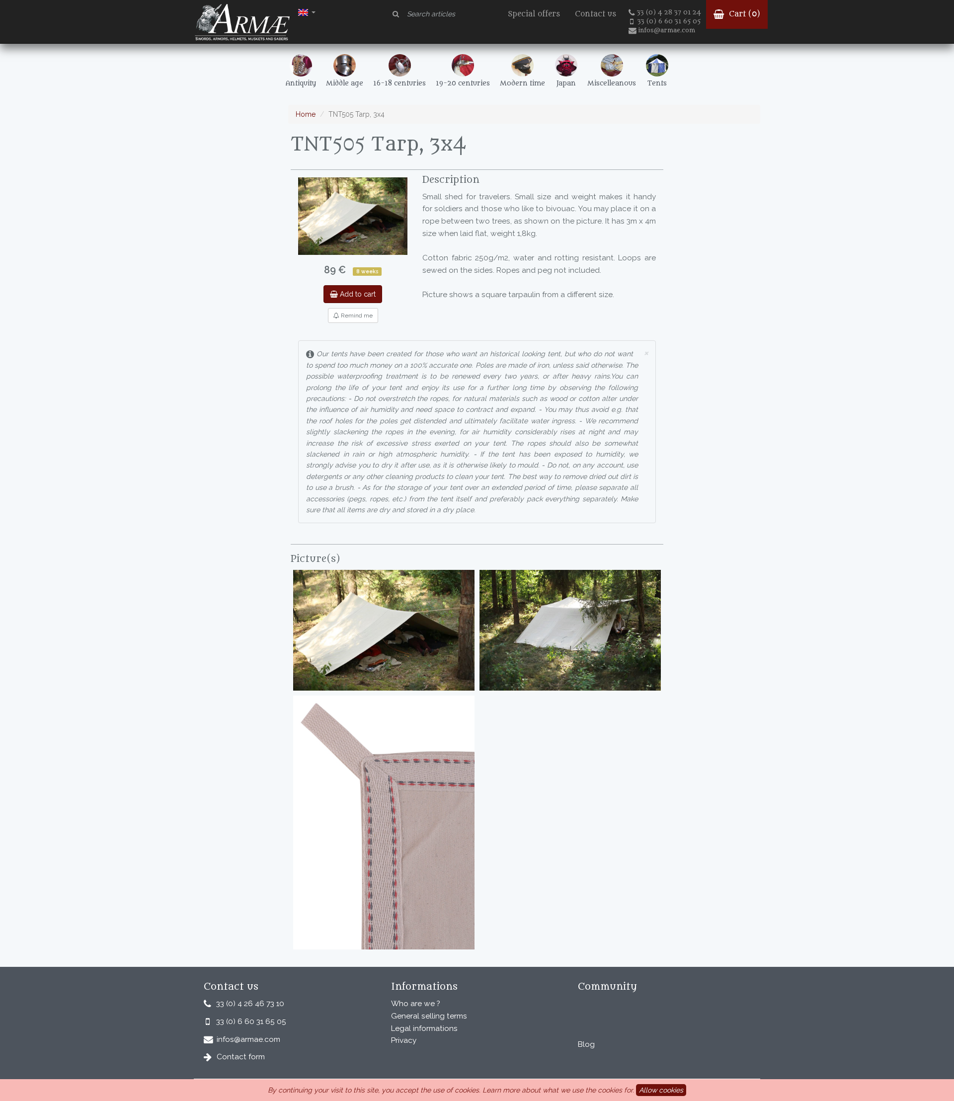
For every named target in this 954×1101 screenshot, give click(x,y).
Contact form (241, 1056)
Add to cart (357, 294)
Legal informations (424, 1028)
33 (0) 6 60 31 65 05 (669, 21)
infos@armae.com (666, 30)
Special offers (534, 14)
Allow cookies (661, 1090)
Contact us (595, 14)
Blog (586, 1044)
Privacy (403, 1040)
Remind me (356, 315)
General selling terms (429, 1016)
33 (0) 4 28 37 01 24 (669, 12)
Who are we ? (415, 1003)
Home (306, 114)
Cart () (743, 14)
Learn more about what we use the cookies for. (558, 1090)
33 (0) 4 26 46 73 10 (250, 1003)
